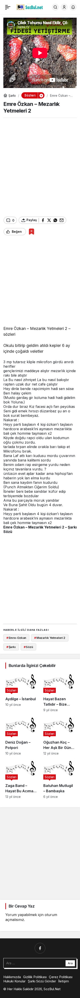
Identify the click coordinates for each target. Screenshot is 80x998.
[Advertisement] (40, 167)
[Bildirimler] (73, 7)
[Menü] (7, 7)
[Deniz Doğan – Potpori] (21, 735)
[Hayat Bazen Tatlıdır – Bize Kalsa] (59, 692)
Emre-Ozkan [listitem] (16, 637)
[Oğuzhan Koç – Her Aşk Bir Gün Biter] (59, 735)
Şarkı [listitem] (11, 647)
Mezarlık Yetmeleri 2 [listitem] (49, 637)
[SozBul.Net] (30, 6)
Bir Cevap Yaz (21, 906)
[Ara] (55, 7)
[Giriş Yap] (64, 7)
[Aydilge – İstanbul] (21, 692)
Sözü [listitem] (28, 647)
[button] (41, 95)
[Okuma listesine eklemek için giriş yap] (31, 231)
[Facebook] (40, 948)
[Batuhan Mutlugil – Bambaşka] (59, 779)
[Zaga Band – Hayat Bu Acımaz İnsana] (21, 779)
